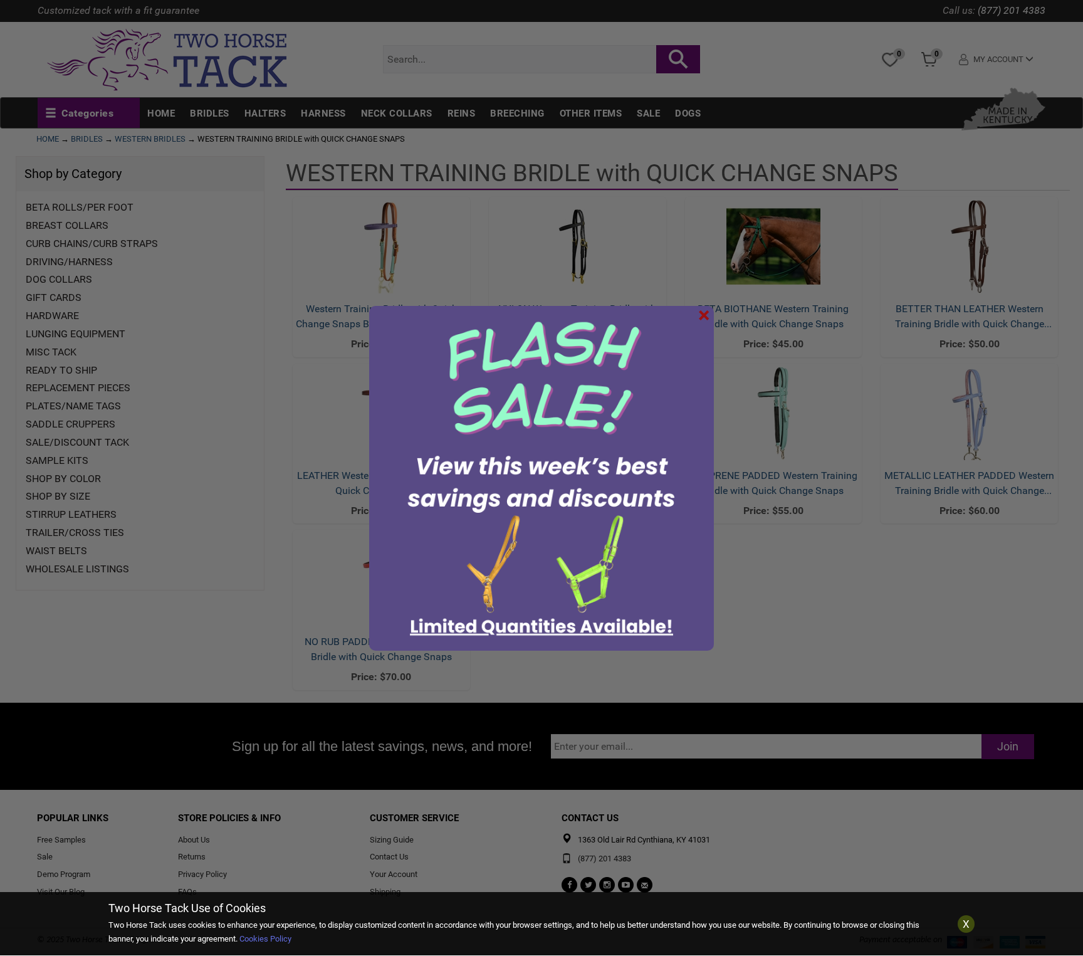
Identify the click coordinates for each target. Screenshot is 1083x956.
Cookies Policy (265, 938)
